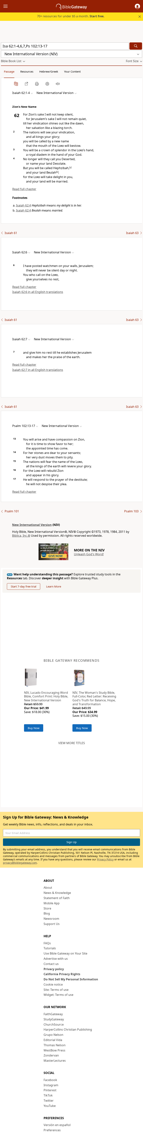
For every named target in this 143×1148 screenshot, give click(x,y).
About (48, 888)
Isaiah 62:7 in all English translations (37, 370)
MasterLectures (55, 1061)
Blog (47, 913)
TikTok (48, 1095)
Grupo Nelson (53, 1035)
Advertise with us (56, 959)
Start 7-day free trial (23, 586)
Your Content (72, 71)
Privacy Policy (105, 859)
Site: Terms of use (56, 990)
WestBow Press (54, 1050)
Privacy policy (54, 969)
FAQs (47, 943)
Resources (26, 71)
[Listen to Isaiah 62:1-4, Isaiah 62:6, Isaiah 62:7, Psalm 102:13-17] (58, 84)
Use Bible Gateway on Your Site (65, 953)
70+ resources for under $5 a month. (70, 16)
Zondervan (51, 1055)
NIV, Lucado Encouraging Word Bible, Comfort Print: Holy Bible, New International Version (46, 696)
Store (47, 908)
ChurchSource (54, 1024)
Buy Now (33, 728)
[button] (137, 6)
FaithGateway (53, 1014)
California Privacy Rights (62, 974)
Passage (9, 71)
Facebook (50, 1080)
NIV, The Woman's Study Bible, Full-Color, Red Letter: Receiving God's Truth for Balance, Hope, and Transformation (94, 698)
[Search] (135, 46)
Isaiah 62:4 (23, 205)
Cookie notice (53, 984)
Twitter (49, 1101)
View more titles (71, 743)
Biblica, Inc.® (21, 536)
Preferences (52, 1130)
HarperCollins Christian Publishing (68, 1029)
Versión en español (57, 1125)
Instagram (51, 1085)
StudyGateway (54, 1019)
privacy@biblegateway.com (20, 862)
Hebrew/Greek (48, 71)
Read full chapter (24, 189)
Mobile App (52, 903)
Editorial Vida (53, 1040)
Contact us (51, 964)
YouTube (50, 1106)
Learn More (53, 586)
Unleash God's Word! (89, 554)
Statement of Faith (57, 898)
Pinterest (50, 1090)
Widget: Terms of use (58, 995)
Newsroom (51, 919)
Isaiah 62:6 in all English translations (37, 292)
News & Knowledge (57, 893)
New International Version (32, 525)
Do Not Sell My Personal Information (71, 979)
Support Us (52, 924)
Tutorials (50, 948)
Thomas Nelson (55, 1045)
